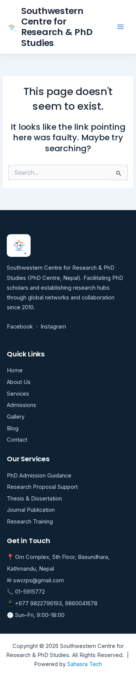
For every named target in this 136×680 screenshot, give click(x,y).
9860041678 (81, 603)
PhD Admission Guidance (39, 475)
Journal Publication (31, 510)
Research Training (30, 521)
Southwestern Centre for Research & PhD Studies (57, 27)
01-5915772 (30, 591)
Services (18, 393)
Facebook (20, 326)
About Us (19, 382)
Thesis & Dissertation (34, 498)
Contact (17, 439)
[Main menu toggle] (120, 27)
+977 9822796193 (38, 603)
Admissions (21, 405)
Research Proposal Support (42, 487)
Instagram (53, 326)
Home (15, 370)
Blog (13, 428)
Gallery (16, 416)
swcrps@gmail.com (38, 580)
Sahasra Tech (84, 664)
